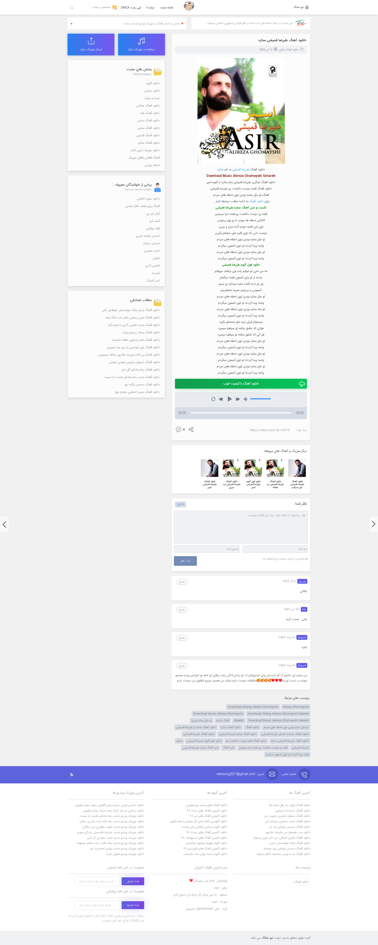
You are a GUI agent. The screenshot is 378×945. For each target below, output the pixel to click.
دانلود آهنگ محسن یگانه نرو (142, 384)
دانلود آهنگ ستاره (231, 727)
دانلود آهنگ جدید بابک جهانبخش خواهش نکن (131, 310)
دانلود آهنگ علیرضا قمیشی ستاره (282, 40)
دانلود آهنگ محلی (148, 120)
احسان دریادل (151, 243)
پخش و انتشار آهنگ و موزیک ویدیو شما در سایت (151, 23)
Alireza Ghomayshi (296, 707)
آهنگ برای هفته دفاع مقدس (142, 206)
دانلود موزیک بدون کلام (145, 150)
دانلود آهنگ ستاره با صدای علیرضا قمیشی (285, 734)
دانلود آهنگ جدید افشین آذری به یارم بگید (133, 325)
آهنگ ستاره (222, 720)
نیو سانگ (298, 7)
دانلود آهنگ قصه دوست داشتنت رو (246, 741)
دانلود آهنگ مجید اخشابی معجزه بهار (137, 392)
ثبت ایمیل (133, 881)
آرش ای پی (153, 213)
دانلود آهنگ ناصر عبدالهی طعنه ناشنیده (136, 340)
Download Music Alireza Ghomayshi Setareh (278, 720)
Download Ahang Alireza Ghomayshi (253, 707)
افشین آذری (152, 265)
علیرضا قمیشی (241, 169)
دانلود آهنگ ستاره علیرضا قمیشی (238, 734)
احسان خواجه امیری (148, 236)
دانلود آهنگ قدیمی (148, 135)
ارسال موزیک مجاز (91, 49)
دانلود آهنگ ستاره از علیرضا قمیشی (196, 727)
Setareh (239, 720)
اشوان (156, 258)
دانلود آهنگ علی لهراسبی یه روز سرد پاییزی (133, 347)
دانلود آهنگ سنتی (149, 128)
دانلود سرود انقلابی (148, 198)
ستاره (220, 169)
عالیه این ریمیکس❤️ (208, 880)
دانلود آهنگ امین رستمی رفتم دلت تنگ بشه (132, 317)
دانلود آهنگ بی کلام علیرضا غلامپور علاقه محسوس (129, 355)
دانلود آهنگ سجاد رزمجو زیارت (141, 332)
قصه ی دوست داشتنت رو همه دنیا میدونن (263, 747)
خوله (220, 887)
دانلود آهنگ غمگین (288, 50)
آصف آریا (154, 221)
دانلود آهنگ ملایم (149, 143)
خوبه (219, 901)
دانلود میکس (152, 90)
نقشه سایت (166, 7)
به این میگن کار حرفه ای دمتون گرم (200, 894)
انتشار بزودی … (151, 165)
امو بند (156, 273)
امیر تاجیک (153, 280)
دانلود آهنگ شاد (150, 113)
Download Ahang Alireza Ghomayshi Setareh (278, 713)
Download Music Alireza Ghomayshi (218, 713)
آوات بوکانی (153, 228)
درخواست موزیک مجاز (141, 49)
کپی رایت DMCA (131, 7)
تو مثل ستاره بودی (201, 720)
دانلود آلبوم (153, 83)
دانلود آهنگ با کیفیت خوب (241, 383)
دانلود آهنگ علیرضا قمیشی (198, 734)
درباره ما (150, 7)
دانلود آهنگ (256, 201)
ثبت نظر (185, 561)
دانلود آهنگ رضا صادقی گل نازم (140, 369)
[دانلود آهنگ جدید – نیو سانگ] (189, 7)
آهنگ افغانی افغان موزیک (144, 157)
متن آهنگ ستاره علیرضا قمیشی (200, 747)
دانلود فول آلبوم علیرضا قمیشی (204, 741)
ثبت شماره (133, 905)
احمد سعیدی (152, 251)
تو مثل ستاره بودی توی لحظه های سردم (286, 727)
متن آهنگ (228, 747)
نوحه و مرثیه (152, 98)
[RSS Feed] (74, 774)
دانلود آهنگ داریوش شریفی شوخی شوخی (134, 362)
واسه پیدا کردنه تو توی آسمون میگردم (287, 754)
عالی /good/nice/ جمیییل (206, 909)
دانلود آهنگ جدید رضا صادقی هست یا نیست (132, 377)
